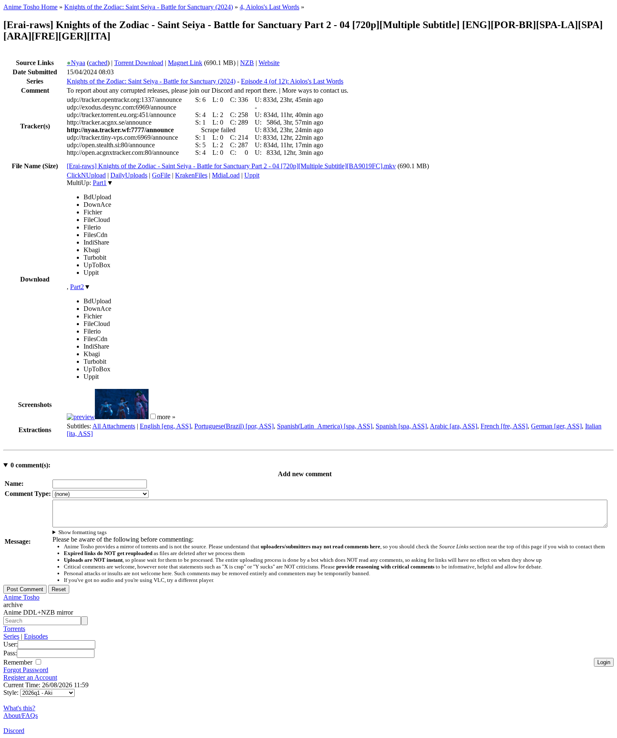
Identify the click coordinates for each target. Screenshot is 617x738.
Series (11, 636)
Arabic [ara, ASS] (453, 426)
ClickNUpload (86, 175)
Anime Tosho (21, 597)
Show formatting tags (82, 532)
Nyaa (76, 62)
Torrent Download (138, 62)
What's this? (19, 708)
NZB (247, 62)
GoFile (161, 175)
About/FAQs (20, 715)
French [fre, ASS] (504, 426)
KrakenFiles (191, 175)
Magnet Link (185, 62)
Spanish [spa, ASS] (401, 426)
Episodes (36, 636)
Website (269, 62)
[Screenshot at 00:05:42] (122, 416)
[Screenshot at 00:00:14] (81, 416)
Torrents (14, 628)
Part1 (100, 182)
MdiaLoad (226, 175)
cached (98, 62)
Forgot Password (25, 669)
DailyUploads (128, 175)
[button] (153, 416)
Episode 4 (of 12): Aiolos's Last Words (292, 81)
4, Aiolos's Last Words (269, 6)
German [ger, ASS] (556, 426)
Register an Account (30, 677)
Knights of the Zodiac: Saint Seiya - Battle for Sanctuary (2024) (148, 6)
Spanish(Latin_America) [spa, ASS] (324, 426)
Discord (13, 730)
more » (166, 416)
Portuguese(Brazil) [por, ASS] (234, 426)
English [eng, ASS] (165, 426)
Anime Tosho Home (30, 6)
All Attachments (113, 426)
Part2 (77, 286)
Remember (18, 662)
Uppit (251, 175)
